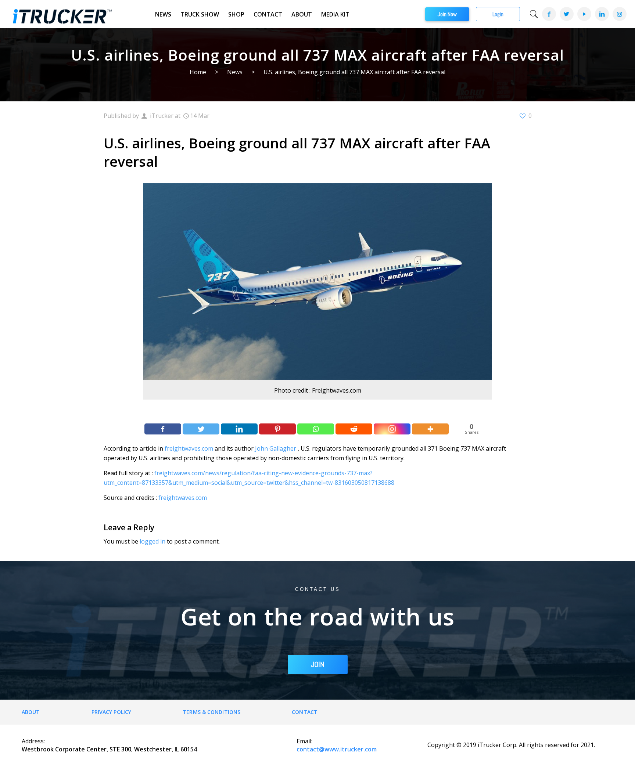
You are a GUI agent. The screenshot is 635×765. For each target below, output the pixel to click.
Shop (236, 14)
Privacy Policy (111, 711)
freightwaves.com (189, 448)
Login (497, 14)
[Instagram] (619, 14)
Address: (33, 741)
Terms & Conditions (211, 711)
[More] (430, 428)
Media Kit (335, 14)
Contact (268, 14)
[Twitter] (566, 14)
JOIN (317, 664)
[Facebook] (549, 14)
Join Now (447, 14)
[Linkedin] (239, 428)
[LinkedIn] (602, 14)
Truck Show (199, 14)
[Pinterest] (277, 428)
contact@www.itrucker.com (337, 749)
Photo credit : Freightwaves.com (317, 390)
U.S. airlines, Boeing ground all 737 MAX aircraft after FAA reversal (354, 72)
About (301, 14)
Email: (304, 741)
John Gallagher (275, 448)
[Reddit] (354, 428)
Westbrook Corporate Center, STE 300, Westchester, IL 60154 (109, 749)
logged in (152, 541)
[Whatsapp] (315, 428)
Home (198, 72)
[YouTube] (584, 14)
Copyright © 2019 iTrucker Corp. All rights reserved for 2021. (511, 744)
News (163, 14)
